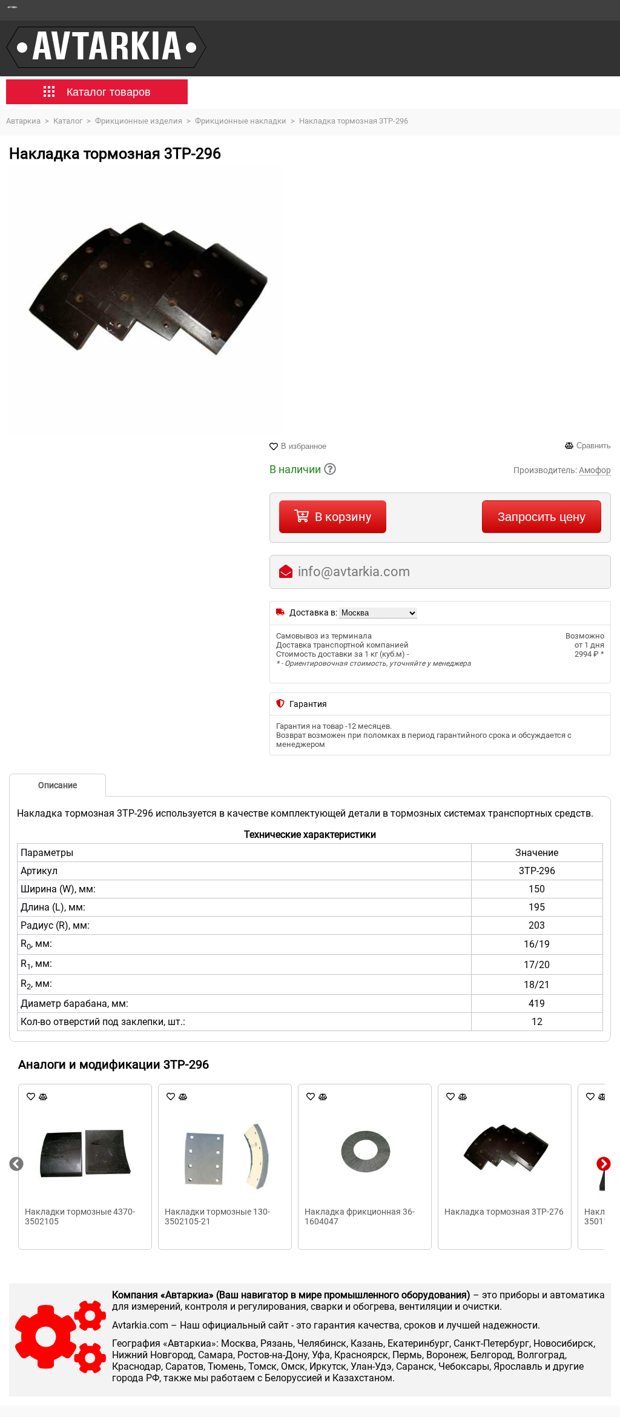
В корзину (343, 516)
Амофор (595, 470)
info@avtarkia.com (354, 571)
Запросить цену (541, 516)
